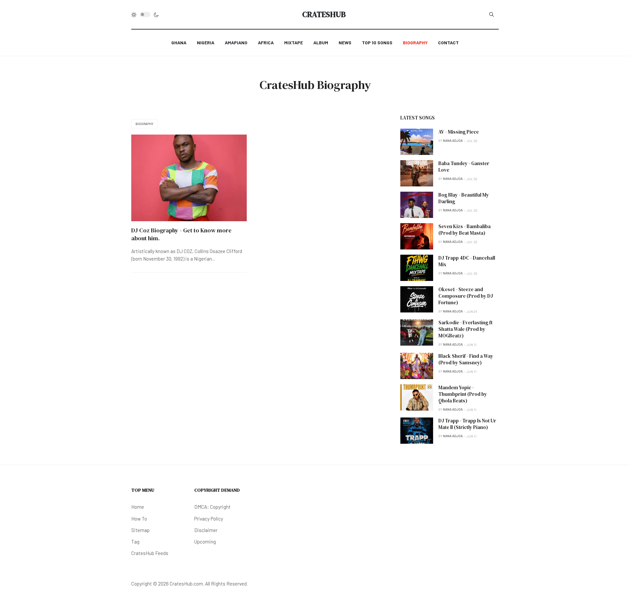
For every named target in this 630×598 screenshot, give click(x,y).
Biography (144, 124)
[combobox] (491, 14)
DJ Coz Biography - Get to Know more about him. (181, 234)
